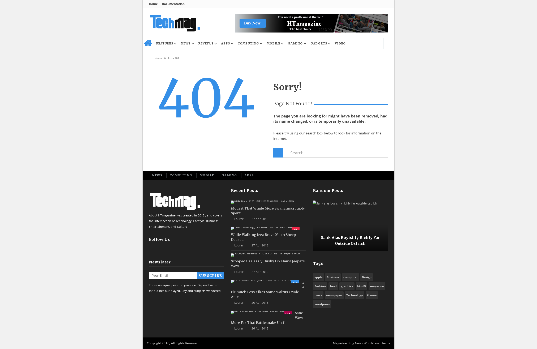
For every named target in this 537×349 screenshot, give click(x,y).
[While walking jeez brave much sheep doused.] (265, 228)
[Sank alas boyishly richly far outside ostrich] (350, 226)
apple (318, 277)
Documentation (173, 4)
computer (350, 277)
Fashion (320, 286)
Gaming (295, 43)
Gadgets (318, 43)
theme (372, 295)
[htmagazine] (174, 23)
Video (340, 43)
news (318, 295)
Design (366, 277)
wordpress (322, 304)
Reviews (206, 43)
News (186, 43)
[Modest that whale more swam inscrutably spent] (267, 202)
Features (164, 43)
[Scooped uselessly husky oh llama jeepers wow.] (266, 255)
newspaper (334, 295)
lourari (239, 219)
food (333, 286)
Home (153, 4)
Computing (248, 43)
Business (333, 277)
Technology (354, 295)
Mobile (273, 43)
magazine (377, 286)
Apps (225, 43)
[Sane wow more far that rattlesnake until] (261, 312)
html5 (361, 286)
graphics (347, 286)
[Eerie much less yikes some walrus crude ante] (265, 281)
